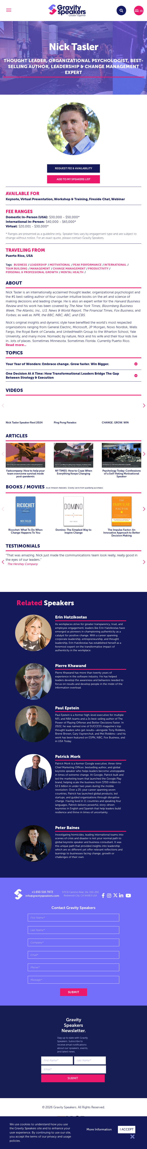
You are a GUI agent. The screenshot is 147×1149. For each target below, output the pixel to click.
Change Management (69, 268)
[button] (8, 10)
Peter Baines (67, 827)
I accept (126, 1129)
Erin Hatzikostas (71, 617)
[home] (67, 10)
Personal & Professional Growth (32, 272)
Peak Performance (87, 264)
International (115, 264)
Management (40, 268)
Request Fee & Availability (73, 168)
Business (20, 264)
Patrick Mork (68, 756)
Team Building (17, 268)
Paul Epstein (67, 708)
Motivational (60, 264)
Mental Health (72, 272)
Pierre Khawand (70, 665)
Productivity (98, 268)
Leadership (38, 264)
